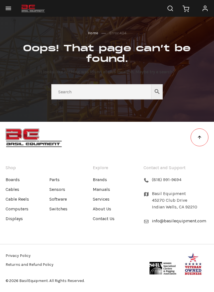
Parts (54, 179)
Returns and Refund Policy (30, 264)
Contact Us (104, 218)
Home (93, 33)
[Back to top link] (199, 137)
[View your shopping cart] (185, 8)
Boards (13, 179)
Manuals (101, 189)
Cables (12, 189)
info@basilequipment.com (179, 220)
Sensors (57, 189)
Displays (14, 218)
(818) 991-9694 (166, 179)
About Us (102, 208)
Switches (58, 208)
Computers (17, 208)
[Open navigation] (11, 8)
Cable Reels (17, 199)
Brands (100, 179)
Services (101, 199)
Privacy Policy (18, 255)
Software (58, 199)
